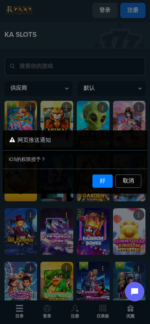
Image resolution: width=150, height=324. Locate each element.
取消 (128, 181)
